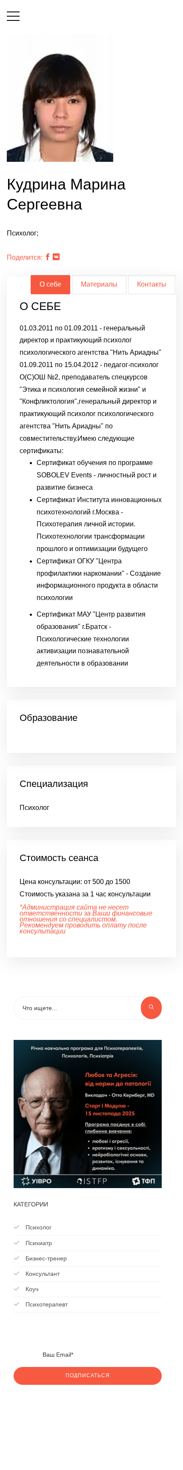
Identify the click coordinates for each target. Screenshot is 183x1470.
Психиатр (38, 1243)
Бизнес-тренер (45, 1258)
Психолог (37, 1227)
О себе (50, 284)
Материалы (99, 284)
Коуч (31, 1289)
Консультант (42, 1273)
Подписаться (88, 1375)
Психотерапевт (46, 1304)
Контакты (151, 284)
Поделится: (25, 257)
